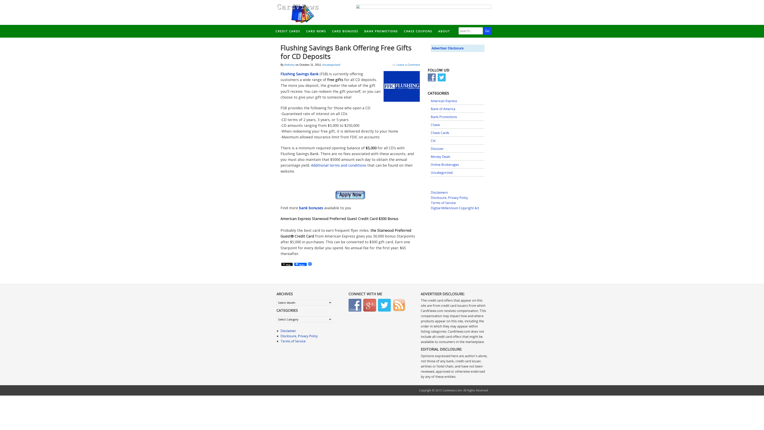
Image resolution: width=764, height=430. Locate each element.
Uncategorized (331, 64)
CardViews (297, 12)
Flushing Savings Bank (300, 73)
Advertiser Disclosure (448, 48)
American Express (444, 101)
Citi (433, 141)
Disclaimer (288, 331)
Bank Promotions (444, 117)
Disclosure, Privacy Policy (449, 197)
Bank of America (443, 109)
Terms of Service (443, 203)
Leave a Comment (408, 64)
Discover (437, 149)
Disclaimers (439, 192)
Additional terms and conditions (338, 165)
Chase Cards (440, 133)
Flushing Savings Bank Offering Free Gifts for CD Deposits (346, 52)
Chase (435, 125)
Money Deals (440, 156)
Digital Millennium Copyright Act (455, 208)
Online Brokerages (445, 164)
